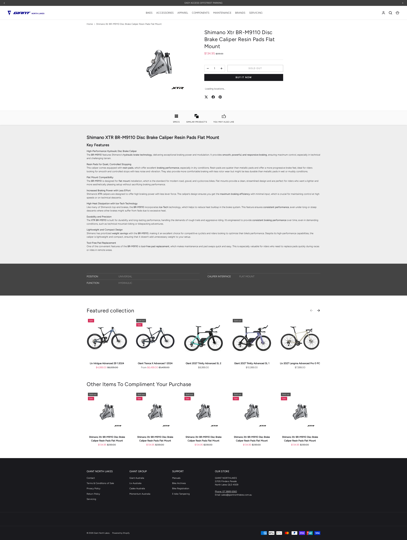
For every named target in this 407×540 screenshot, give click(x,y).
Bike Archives (179, 483)
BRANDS (240, 12)
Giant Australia (136, 478)
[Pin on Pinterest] (220, 96)
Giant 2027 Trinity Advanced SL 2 (203, 363)
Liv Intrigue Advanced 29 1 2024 (107, 363)
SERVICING (255, 12)
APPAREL (182, 12)
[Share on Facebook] (213, 96)
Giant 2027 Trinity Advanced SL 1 (251, 363)
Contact (91, 478)
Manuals (176, 478)
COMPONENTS (200, 12)
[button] (397, 12)
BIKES (149, 12)
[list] (159, 64)
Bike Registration (180, 488)
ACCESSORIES (165, 12)
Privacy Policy (93, 488)
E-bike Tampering (181, 494)
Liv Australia (135, 483)
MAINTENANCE (222, 12)
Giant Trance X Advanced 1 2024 (155, 363)
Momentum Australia (139, 494)
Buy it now (244, 77)
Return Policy (93, 494)
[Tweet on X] (206, 96)
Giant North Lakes (102, 533)
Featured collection (110, 310)
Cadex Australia (137, 488)
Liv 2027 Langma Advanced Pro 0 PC (300, 363)
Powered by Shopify (121, 533)
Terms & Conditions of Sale (100, 483)
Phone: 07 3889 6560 (226, 491)
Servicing (91, 499)
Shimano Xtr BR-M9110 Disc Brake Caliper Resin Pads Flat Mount (129, 24)
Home (90, 24)
